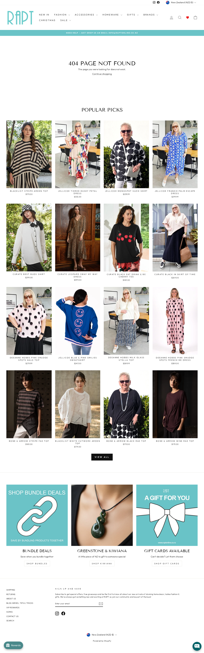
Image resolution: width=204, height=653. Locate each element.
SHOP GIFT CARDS (167, 563)
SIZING (9, 612)
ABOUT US (11, 598)
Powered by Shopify (102, 641)
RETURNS (10, 594)
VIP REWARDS (13, 607)
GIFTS (131, 14)
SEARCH (10, 620)
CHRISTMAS (47, 20)
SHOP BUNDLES (37, 563)
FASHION (61, 14)
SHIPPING (10, 590)
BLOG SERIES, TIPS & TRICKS (19, 603)
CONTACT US (12, 616)
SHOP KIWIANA (102, 563)
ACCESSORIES (85, 14)
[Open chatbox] (197, 646)
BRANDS (149, 14)
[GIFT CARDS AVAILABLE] (167, 515)
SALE (64, 20)
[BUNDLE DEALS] (37, 515)
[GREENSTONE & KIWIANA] (102, 515)
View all (102, 457)
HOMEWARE (111, 14)
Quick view (29, 184)
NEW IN (44, 14)
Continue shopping (102, 74)
